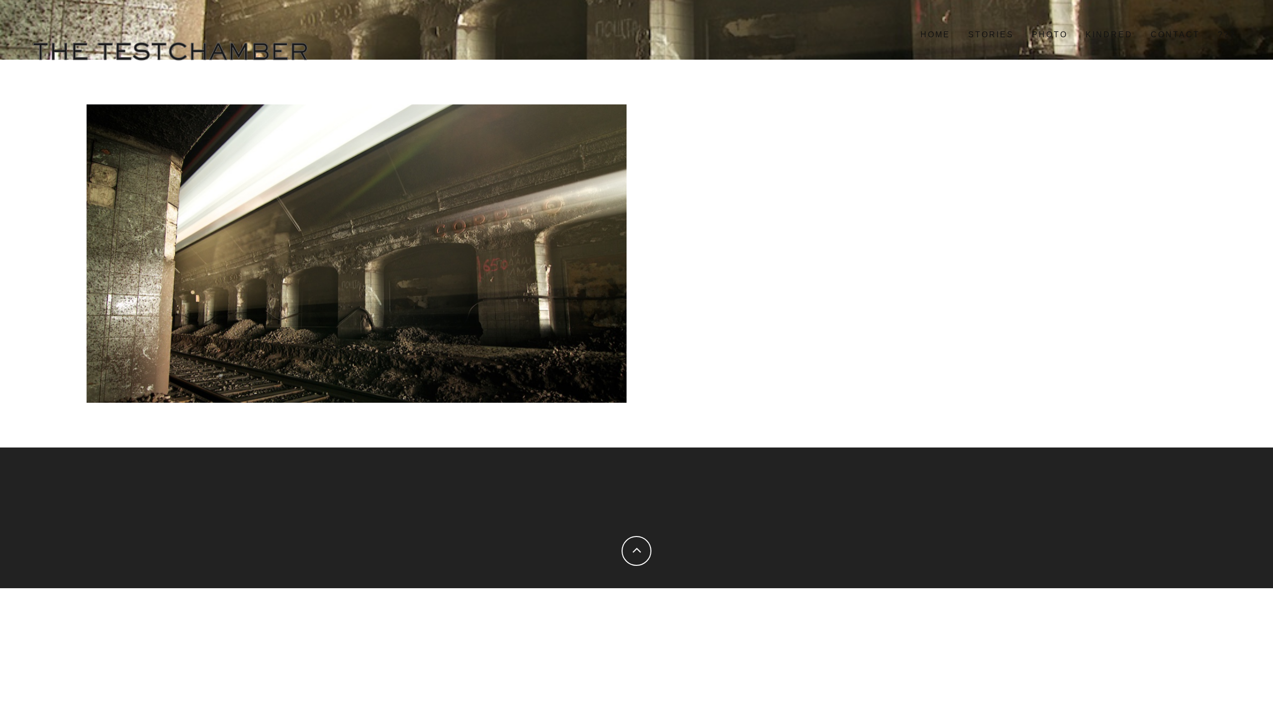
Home (935, 34)
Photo (1050, 34)
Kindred (1109, 34)
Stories (991, 34)
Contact (1175, 34)
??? (1227, 34)
